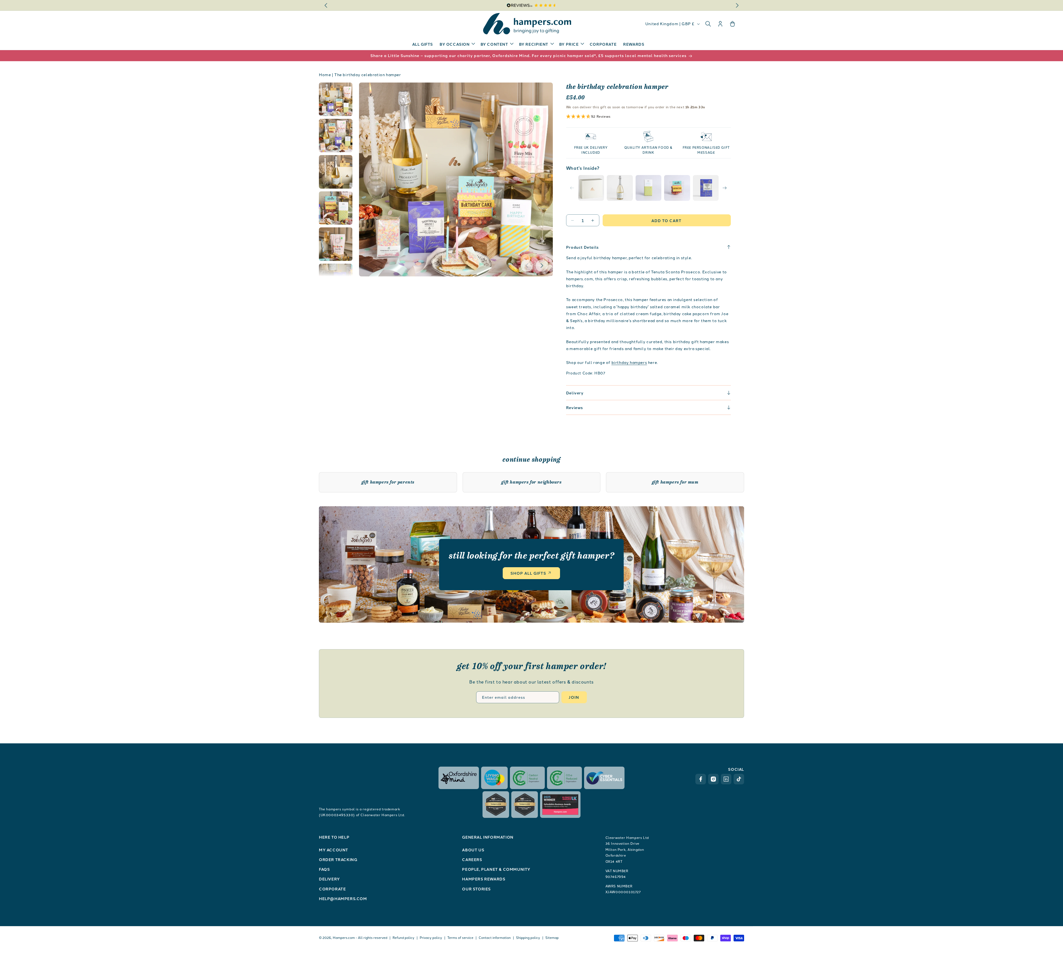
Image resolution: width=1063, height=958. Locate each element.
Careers (472, 859)
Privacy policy (431, 937)
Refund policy (403, 937)
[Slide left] (527, 266)
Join (574, 697)
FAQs (324, 869)
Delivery (329, 879)
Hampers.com (344, 937)
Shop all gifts (528, 573)
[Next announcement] (737, 5)
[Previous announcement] (326, 5)
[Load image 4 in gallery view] (335, 208)
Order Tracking (338, 859)
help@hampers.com (343, 898)
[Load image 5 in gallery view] (335, 244)
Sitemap (552, 937)
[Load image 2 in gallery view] (335, 135)
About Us (473, 849)
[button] (456, 44)
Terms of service (460, 937)
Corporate (332, 889)
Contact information (495, 937)
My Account (333, 849)
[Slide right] (542, 266)
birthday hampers (629, 362)
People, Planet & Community (496, 869)
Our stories (476, 889)
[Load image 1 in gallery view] (335, 99)
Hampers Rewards (483, 879)
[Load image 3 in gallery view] (335, 172)
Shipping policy (528, 937)
